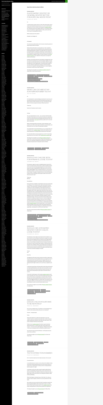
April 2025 (3, 74)
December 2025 (4, 64)
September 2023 (4, 99)
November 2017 (4, 184)
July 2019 (3, 158)
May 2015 (3, 223)
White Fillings (3, 49)
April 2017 (3, 193)
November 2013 (4, 246)
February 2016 (4, 211)
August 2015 (3, 219)
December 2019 (4, 152)
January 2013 (3, 259)
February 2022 (4, 123)
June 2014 (3, 237)
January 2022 (3, 125)
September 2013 (4, 249)
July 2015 (3, 220)
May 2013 (3, 254)
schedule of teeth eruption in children (44, 214)
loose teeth (43, 289)
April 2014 (3, 240)
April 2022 (3, 121)
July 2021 (3, 132)
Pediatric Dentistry (30, 11)
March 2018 (3, 179)
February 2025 (4, 77)
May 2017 (3, 192)
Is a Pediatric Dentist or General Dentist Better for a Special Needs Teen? (39, 15)
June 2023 (3, 103)
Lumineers (3, 35)
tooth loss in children (31, 293)
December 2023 (4, 95)
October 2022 (4, 113)
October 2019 (4, 154)
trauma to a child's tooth (32, 218)
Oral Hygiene (3, 38)
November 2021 (4, 127)
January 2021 (3, 140)
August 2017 (3, 188)
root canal (37, 119)
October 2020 (4, 144)
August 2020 (3, 147)
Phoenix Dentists (41, 334)
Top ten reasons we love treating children (35, 78)
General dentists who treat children (34, 289)
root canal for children (32, 343)
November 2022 (4, 112)
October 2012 (4, 263)
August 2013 (3, 250)
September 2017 (4, 187)
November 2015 (4, 215)
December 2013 (4, 245)
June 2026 (3, 56)
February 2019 (4, 165)
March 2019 (3, 163)
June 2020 (3, 149)
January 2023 (3, 109)
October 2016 (4, 201)
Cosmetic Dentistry (4, 26)
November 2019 (4, 153)
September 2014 (4, 233)
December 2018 (4, 167)
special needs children (48, 76)
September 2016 (4, 202)
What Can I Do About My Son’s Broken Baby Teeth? (39, 90)
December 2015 (4, 214)
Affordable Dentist (4, 25)
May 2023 (3, 104)
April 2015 (3, 224)
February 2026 (4, 61)
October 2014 (4, 232)
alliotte (37, 161)
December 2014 (4, 229)
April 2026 (3, 59)
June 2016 (3, 206)
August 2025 (3, 69)
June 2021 (3, 134)
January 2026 (3, 63)
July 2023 (3, 101)
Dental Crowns (4, 29)
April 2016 (3, 209)
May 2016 (3, 207)
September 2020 (4, 145)
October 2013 (4, 247)
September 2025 (4, 68)
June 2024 (3, 87)
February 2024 (4, 92)
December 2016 (4, 198)
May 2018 (3, 176)
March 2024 (3, 91)
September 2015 (4, 218)
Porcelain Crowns (4, 42)
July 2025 (3, 70)
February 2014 (4, 242)
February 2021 (4, 139)
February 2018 (4, 180)
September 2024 (4, 83)
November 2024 (4, 81)
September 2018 (4, 171)
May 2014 (3, 238)
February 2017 (4, 196)
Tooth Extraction (4, 47)
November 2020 (4, 143)
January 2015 (3, 228)
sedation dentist (4, 44)
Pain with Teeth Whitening (5, 14)
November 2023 (4, 96)
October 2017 (4, 185)
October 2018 (4, 170)
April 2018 (3, 178)
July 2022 (3, 117)
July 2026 (3, 55)
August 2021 (3, 131)
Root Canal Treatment (5, 43)
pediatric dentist (48, 27)
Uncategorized (4, 48)
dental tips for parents (45, 135)
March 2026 (3, 60)
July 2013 (3, 251)
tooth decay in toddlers (39, 392)
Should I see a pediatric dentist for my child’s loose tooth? (38, 230)
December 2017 (4, 183)
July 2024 (3, 86)
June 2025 (3, 72)
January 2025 (3, 78)
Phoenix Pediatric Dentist (39, 76)
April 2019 (3, 162)
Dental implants (4, 31)
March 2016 (3, 210)
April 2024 (3, 90)
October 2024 (4, 82)
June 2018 (3, 175)
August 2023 (3, 100)
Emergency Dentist (4, 34)
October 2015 (4, 216)
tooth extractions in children (33, 77)
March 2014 (3, 241)
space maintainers (31, 149)
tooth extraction (31, 292)
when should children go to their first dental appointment (37, 81)
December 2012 (4, 260)
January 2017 (3, 197)
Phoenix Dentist (30, 342)
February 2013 (4, 258)
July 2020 (3, 148)
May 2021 (3, 135)
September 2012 (4, 264)
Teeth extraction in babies (39, 353)
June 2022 (3, 118)
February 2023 (4, 108)
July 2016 (3, 205)
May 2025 (3, 73)
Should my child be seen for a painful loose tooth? (39, 158)
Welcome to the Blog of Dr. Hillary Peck (58, 1)
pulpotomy (46, 342)
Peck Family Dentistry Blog (7, 1)
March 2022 (3, 122)
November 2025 (4, 65)
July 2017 (3, 189)
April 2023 (3, 105)
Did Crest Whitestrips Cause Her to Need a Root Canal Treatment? (5, 16)
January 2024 (3, 94)
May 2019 (3, 161)
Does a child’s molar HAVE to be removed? (39, 303)
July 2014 (3, 236)
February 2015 (4, 227)
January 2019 (3, 166)
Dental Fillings (4, 30)
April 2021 (3, 136)
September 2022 (4, 114)
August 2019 (3, 157)
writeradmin (36, 305)
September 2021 (4, 130)
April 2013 (3, 255)
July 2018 (3, 174)
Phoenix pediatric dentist (44, 69)
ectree (36, 19)
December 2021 (4, 126)
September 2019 (4, 156)
